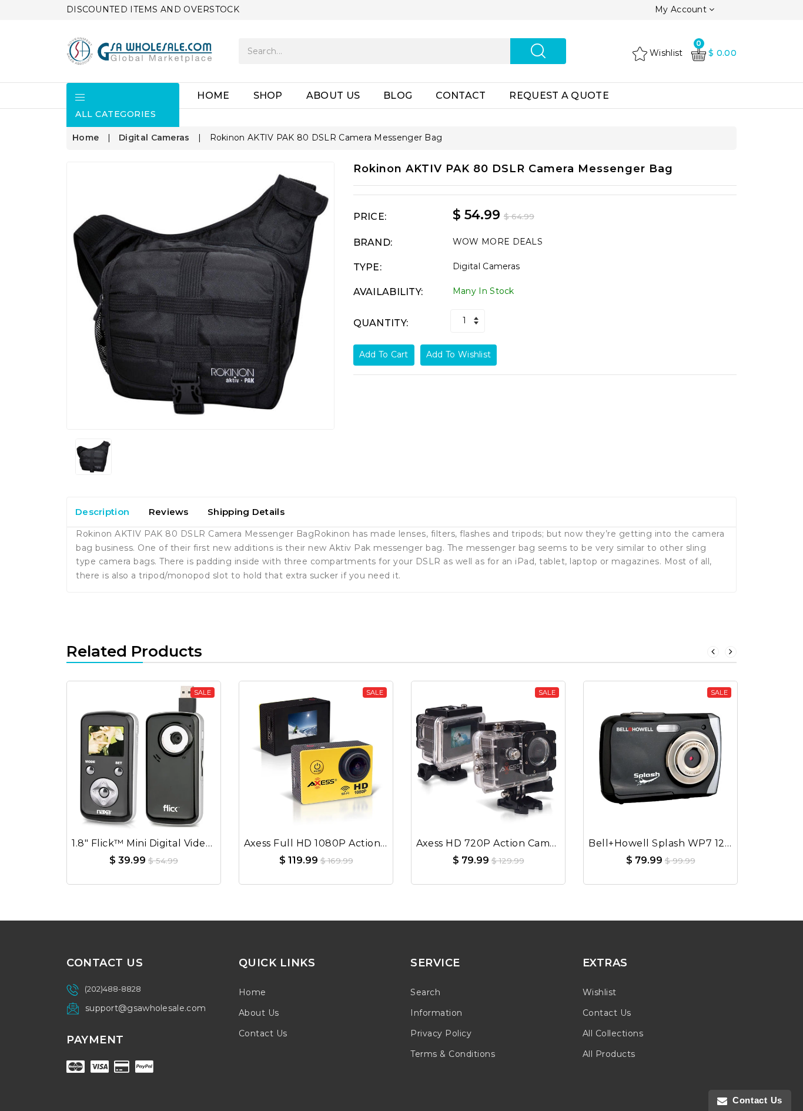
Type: (367, 267)
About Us (333, 95)
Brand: (373, 242)
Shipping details (246, 511)
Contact (461, 95)
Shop (268, 95)
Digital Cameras (154, 137)
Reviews (169, 511)
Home (213, 95)
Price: (370, 216)
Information (436, 1013)
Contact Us (263, 1033)
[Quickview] (172, 754)
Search (425, 992)
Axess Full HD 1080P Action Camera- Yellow (352, 843)
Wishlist (600, 992)
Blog (397, 95)
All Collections (613, 1033)
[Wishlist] (144, 754)
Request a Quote (559, 95)
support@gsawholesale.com (145, 1008)
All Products (609, 1054)
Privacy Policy (440, 1033)
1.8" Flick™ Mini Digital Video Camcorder (171, 843)
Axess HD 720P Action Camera (491, 843)
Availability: (388, 291)
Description (102, 511)
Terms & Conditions (452, 1054)
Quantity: (381, 323)
